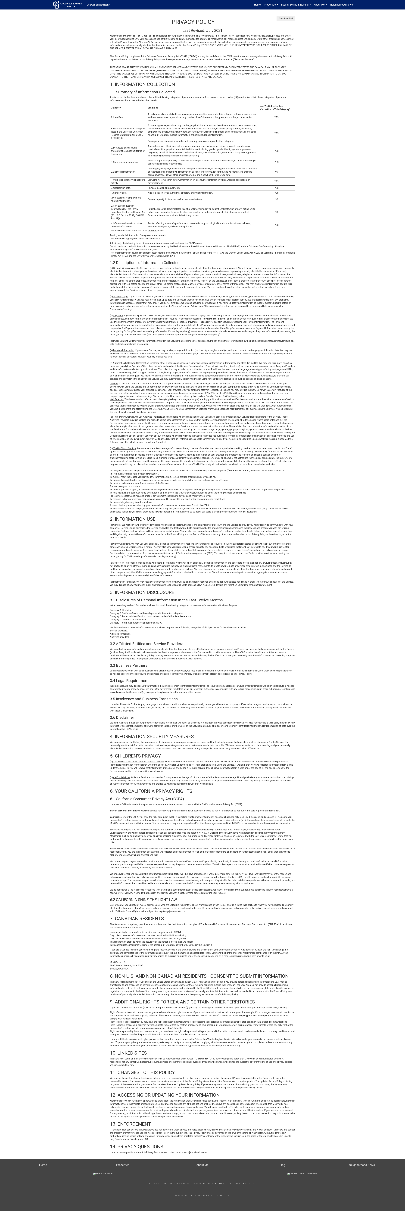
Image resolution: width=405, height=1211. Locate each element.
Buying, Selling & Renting (296, 6)
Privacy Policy (180, 1184)
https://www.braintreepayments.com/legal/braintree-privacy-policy (185, 334)
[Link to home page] (69, 4)
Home (257, 4)
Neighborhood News (341, 4)
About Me (321, 6)
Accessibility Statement (209, 1184)
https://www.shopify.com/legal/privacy (169, 331)
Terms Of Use (158, 1184)
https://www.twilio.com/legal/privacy (156, 556)
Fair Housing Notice (242, 1184)
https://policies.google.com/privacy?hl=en (201, 439)
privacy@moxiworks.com (150, 771)
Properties (271, 6)
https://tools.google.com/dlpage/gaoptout (145, 442)
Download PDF (286, 18)
